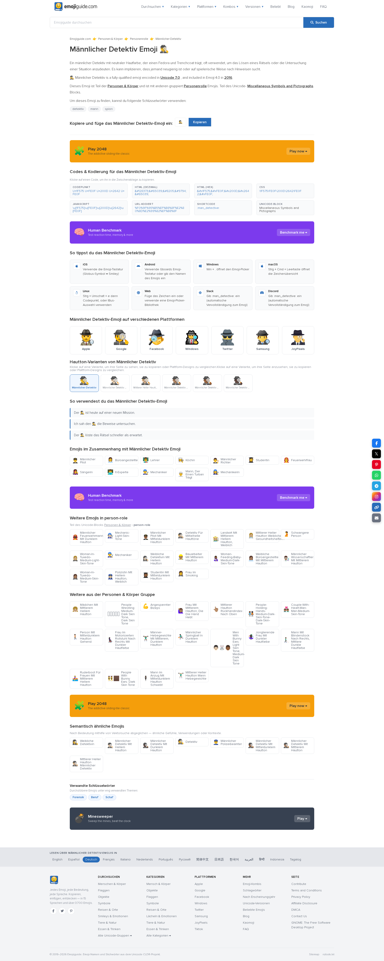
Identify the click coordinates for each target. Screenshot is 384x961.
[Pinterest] (71, 911)
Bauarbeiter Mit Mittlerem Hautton (190, 557)
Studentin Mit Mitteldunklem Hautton (156, 575)
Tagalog (295, 859)
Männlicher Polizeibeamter (227, 742)
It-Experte (117, 472)
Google (200, 890)
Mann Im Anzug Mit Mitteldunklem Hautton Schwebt (156, 678)
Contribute (298, 884)
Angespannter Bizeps (156, 606)
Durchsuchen (152, 7)
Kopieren (200, 122)
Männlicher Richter (224, 460)
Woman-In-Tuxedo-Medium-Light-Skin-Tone (86, 558)
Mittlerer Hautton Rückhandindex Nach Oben (227, 609)
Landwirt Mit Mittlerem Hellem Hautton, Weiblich (225, 539)
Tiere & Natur (107, 923)
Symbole (104, 903)
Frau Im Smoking (188, 573)
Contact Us (299, 916)
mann (94, 109)
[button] (99, 191)
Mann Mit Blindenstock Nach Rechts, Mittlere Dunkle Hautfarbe (296, 640)
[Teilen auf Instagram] (376, 496)
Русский (184, 859)
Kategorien (180, 7)
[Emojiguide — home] (75, 6)
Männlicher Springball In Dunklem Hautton (190, 637)
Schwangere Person (296, 534)
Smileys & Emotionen (113, 916)
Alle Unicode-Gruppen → (115, 935)
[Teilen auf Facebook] (376, 443)
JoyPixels (201, 923)
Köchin (186, 460)
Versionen (254, 7)
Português (166, 859)
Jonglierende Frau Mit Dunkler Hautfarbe (261, 637)
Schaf (109, 797)
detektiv (78, 109)
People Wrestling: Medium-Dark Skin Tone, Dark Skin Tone (121, 614)
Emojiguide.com (80, 39)
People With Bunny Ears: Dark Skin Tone (121, 678)
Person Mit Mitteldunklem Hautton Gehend (86, 637)
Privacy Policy (300, 897)
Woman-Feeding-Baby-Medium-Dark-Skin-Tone (227, 558)
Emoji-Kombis (252, 884)
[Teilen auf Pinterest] (376, 464)
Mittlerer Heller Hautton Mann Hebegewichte (192, 675)
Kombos (230, 7)
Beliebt (275, 7)
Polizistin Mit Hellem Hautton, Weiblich (119, 576)
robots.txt (328, 954)
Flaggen (104, 890)
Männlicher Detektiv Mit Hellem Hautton (119, 745)
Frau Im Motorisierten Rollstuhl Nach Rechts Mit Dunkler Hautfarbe (121, 640)
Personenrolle (139, 39)
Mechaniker (155, 472)
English (57, 859)
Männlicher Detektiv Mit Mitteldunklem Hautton (261, 745)
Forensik (78, 797)
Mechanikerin (226, 472)
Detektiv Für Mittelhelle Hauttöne (190, 536)
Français (109, 859)
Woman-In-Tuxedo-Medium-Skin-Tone (85, 576)
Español (74, 859)
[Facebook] (53, 911)
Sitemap (314, 954)
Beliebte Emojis (254, 910)
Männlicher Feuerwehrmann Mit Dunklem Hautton (87, 537)
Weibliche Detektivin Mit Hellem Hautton (156, 558)
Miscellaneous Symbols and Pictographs (279, 209)
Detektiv (187, 742)
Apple (199, 884)
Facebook (202, 897)
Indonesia (277, 859)
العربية (249, 859)
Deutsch (91, 859)
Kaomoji (307, 7)
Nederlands (144, 859)
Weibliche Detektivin (83, 742)
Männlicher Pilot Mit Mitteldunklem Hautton (156, 537)
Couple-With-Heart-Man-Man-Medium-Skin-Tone (296, 609)
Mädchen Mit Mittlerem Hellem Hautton (85, 609)
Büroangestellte (122, 460)
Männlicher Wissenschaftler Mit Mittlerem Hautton (298, 558)
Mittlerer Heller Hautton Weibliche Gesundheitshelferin (263, 536)
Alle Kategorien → (158, 935)
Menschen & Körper (112, 884)
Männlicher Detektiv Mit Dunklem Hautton (155, 745)
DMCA (295, 910)
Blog (291, 7)
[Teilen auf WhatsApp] (376, 475)
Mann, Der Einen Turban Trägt (191, 474)
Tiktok (199, 929)
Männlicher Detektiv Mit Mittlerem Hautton (295, 745)
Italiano (125, 859)
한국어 (234, 859)
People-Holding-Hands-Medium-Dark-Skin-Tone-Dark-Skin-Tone (261, 614)
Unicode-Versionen (256, 903)
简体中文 (202, 859)
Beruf (94, 797)
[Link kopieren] (376, 507)
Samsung (201, 916)
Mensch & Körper (158, 884)
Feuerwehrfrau (297, 460)
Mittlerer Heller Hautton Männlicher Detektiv (86, 763)
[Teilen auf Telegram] (376, 485)
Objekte (103, 897)
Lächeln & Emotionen (161, 916)
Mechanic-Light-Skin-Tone (118, 536)
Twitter (199, 910)
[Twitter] (62, 911)
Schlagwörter (252, 890)
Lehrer (151, 460)
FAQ (323, 7)
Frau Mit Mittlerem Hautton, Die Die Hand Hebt (190, 611)
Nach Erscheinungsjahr (259, 897)
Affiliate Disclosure (304, 903)
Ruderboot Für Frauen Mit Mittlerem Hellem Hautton (86, 678)
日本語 (219, 859)
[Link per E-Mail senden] (376, 517)
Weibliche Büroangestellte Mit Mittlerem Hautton (263, 558)
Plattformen (206, 7)
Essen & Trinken (109, 929)
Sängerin (82, 472)
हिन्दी (261, 859)
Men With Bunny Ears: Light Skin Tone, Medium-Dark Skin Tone (228, 647)
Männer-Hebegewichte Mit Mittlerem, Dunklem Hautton (157, 638)
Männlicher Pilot (83, 460)
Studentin (258, 460)
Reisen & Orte (108, 910)
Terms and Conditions (306, 890)
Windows (201, 903)
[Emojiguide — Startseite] (54, 880)
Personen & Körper (110, 39)
